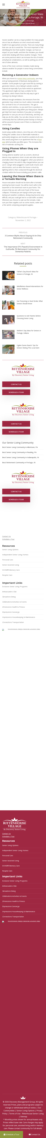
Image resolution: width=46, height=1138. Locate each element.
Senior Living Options (10, 549)
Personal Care (7, 560)
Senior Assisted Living (10, 565)
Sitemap (23, 1116)
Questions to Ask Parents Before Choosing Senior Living (29, 317)
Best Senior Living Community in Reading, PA (19, 452)
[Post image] (9, 276)
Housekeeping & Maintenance (18, 617)
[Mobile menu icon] (3, 4)
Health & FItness (13, 607)
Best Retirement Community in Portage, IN (18, 462)
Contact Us (6, 536)
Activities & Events (14, 602)
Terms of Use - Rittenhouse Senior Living (26, 1113)
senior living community (26, 78)
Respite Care (7, 575)
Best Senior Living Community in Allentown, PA (20, 447)
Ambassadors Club (9, 591)
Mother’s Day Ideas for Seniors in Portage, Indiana (29, 331)
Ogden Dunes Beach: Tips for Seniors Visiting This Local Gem (28, 346)
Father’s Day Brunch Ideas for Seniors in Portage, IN (27, 272)
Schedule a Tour (8, 539)
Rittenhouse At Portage (26, 217)
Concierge (11, 612)
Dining (9, 597)
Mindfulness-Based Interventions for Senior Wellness (30, 287)
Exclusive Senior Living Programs (14, 586)
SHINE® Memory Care (11, 570)
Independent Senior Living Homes (15, 554)
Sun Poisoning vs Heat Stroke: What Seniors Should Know (30, 302)
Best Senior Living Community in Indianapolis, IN (20, 457)
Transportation (13, 622)
